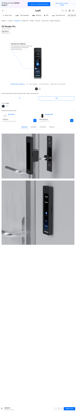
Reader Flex (25, 20)
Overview (24, 127)
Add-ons (51, 127)
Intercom (37, 20)
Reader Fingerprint (55, 20)
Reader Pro (17, 20)
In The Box (43, 127)
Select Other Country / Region (62, 4)
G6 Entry (10, 20)
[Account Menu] (73, 10)
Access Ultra (45, 20)
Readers (4, 20)
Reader (32, 20)
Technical (33, 127)
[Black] (3, 106)
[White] (7, 106)
